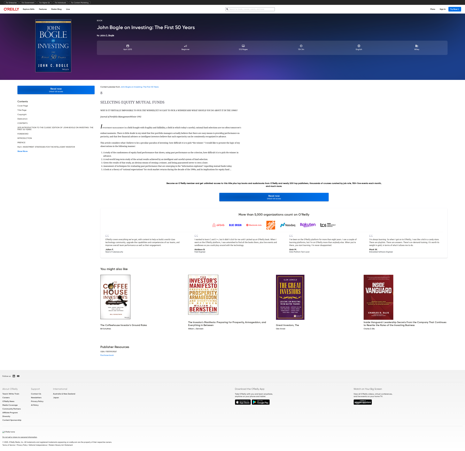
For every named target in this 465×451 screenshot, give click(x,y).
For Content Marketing (80, 3)
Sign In (443, 9)
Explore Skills (28, 9)
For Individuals (60, 3)
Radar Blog (56, 9)
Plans (432, 9)
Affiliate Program (10, 412)
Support (35, 388)
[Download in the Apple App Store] (243, 404)
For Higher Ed (44, 3)
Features (43, 9)
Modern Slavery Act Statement (61, 445)
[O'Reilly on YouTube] (18, 376)
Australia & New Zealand (64, 394)
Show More (22, 151)
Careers (6, 397)
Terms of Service (8, 445)
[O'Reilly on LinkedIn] (14, 376)
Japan (56, 397)
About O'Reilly (10, 388)
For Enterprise (11, 3)
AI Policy (35, 405)
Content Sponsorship (11, 420)
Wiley (416, 49)
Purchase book (107, 355)
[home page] (11, 9)
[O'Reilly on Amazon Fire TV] (363, 404)
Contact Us (36, 394)
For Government (28, 3)
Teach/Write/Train (10, 394)
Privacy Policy (37, 401)
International (60, 388)
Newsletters (36, 397)
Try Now (453, 9)
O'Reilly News (8, 401)
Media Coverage (10, 405)
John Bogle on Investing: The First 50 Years (139, 87)
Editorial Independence (38, 445)
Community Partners (11, 409)
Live (68, 9)
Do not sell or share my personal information (19, 437)
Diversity (6, 416)
